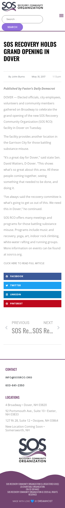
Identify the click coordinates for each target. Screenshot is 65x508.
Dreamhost (45, 501)
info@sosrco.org (18, 377)
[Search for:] (22, 19)
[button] (61, 15)
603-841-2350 (14, 385)
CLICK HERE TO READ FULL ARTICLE (24, 263)
